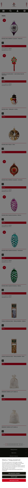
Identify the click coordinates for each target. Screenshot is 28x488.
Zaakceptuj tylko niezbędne (14, 473)
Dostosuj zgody (14, 476)
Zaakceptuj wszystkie (14, 480)
